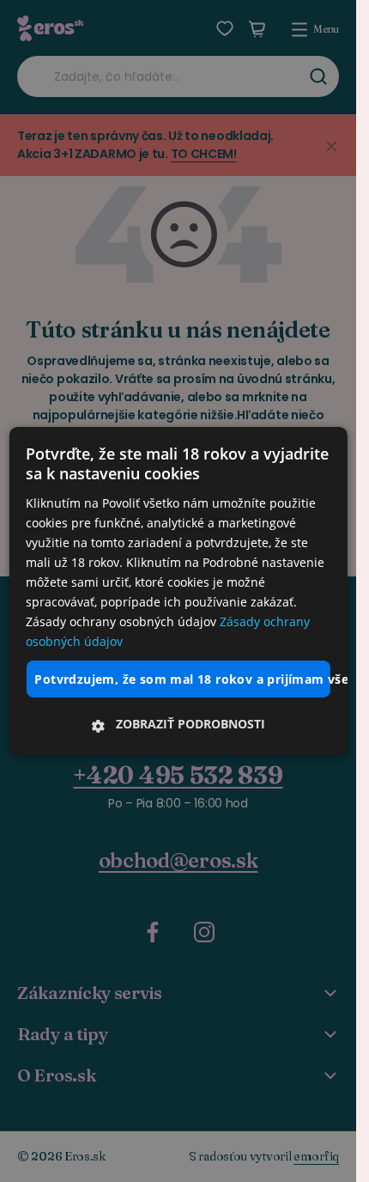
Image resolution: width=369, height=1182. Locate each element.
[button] (178, 724)
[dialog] (178, 591)
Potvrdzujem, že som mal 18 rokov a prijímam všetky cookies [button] (182, 678)
